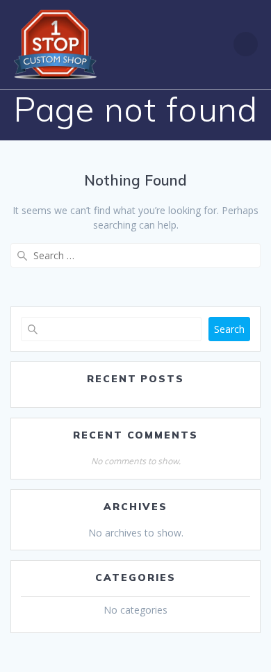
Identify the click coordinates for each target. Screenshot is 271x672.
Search (229, 329)
